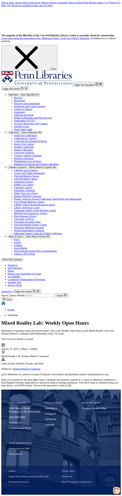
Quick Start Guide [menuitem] (23, 129)
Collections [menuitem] (14, 132)
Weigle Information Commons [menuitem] (29, 230)
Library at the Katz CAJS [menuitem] (27, 207)
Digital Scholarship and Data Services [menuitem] (33, 117)
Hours (11, 271)
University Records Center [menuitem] (27, 222)
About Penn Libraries (12, 259)
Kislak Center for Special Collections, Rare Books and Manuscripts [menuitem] (47, 199)
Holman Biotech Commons (26, 369)
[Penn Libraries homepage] (37, 84)
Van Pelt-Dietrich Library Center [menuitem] (30, 224)
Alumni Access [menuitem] (21, 126)
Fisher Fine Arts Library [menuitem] (26, 193)
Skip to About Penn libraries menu (86, 2)
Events (11, 309)
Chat (106, 2)
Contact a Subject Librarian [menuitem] (27, 155)
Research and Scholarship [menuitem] (27, 103)
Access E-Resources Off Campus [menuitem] (30, 123)
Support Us (7, 291)
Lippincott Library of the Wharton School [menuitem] (35, 210)
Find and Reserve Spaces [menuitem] (26, 176)
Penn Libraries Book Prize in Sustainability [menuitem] (35, 251)
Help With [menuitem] (13, 95)
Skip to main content (11, 2)
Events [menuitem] (17, 242)
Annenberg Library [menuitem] (23, 181)
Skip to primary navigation (54, 2)
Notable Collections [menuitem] (24, 147)
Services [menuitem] (18, 97)
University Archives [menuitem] (24, 152)
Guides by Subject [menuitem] (23, 109)
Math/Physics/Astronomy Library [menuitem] (30, 213)
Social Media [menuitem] (20, 248)
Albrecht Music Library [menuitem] (26, 179)
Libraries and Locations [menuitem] (26, 170)
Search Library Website (13, 295)
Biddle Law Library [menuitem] (24, 184)
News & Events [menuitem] (16, 236)
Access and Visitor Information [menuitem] (29, 173)
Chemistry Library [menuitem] (23, 187)
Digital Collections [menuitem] (23, 149)
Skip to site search (32, 2)
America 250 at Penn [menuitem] (24, 254)
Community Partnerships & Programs (26, 279)
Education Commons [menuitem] (24, 190)
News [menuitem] (17, 239)
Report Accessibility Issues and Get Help (32, 5)
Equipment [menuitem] (19, 112)
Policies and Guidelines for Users (24, 273)
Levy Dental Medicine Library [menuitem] (29, 202)
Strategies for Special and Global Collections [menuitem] (36, 164)
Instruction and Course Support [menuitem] (29, 106)
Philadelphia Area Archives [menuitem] (27, 161)
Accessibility (14, 276)
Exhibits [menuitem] (18, 245)
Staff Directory (15, 268)
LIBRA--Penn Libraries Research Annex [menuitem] (34, 204)
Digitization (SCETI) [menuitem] (24, 120)
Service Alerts (15, 285)
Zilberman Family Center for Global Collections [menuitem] (38, 233)
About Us (12, 265)
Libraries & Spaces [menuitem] (17, 167)
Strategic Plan (14, 282)
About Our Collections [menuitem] (25, 135)
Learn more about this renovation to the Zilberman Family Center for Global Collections (45, 38)
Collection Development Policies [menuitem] (30, 141)
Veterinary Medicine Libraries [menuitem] (29, 227)
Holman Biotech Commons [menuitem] (27, 196)
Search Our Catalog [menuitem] (24, 144)
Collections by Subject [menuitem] (25, 138)
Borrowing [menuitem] (19, 100)
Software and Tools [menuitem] (24, 115)
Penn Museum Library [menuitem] (25, 216)
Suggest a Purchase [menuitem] (23, 158)
